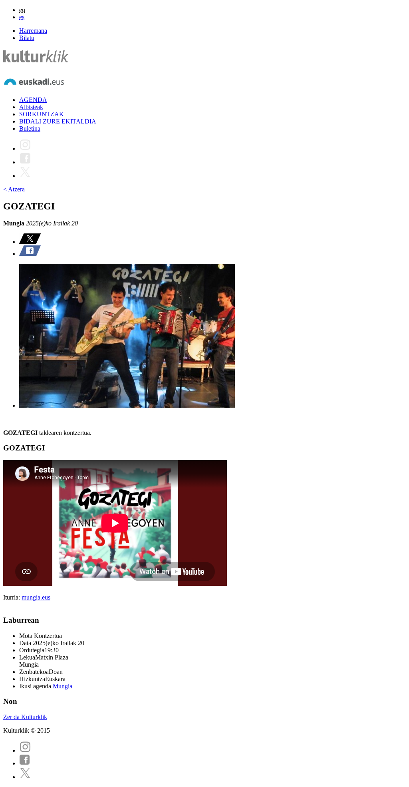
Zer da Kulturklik (25, 716)
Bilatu (26, 37)
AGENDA (33, 99)
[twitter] (25, 776)
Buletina (29, 128)
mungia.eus (36, 597)
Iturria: (12, 597)
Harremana (33, 30)
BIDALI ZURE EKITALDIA (57, 121)
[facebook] (24, 763)
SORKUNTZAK (41, 114)
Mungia (62, 686)
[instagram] (25, 750)
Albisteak (31, 107)
